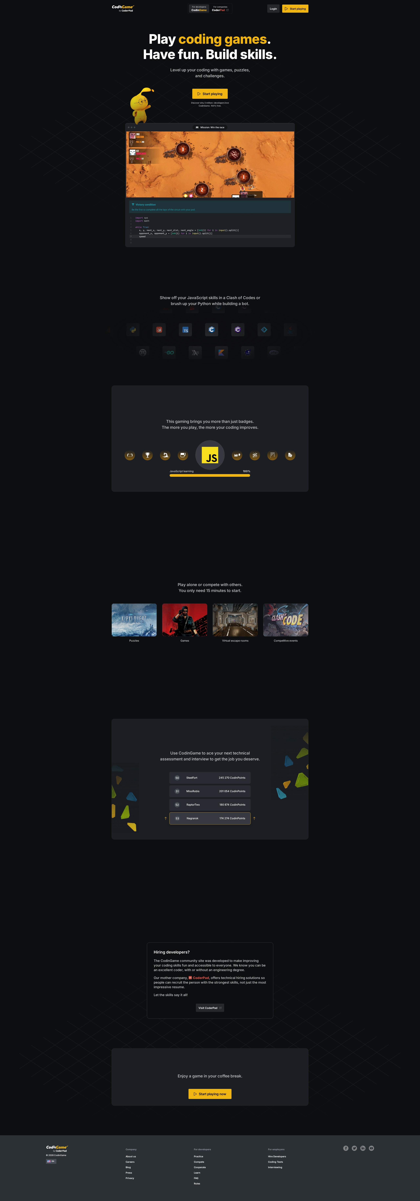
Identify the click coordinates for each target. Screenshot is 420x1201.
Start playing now (212, 1094)
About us (131, 1156)
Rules (197, 1183)
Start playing (298, 8)
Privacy (130, 1178)
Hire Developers (277, 1156)
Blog (128, 1167)
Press (129, 1172)
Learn (197, 1172)
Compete (199, 1161)
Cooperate (200, 1167)
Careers (130, 1161)
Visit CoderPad (208, 1008)
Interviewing (275, 1167)
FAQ (196, 1178)
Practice (198, 1156)
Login (273, 8)
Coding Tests (275, 1161)
